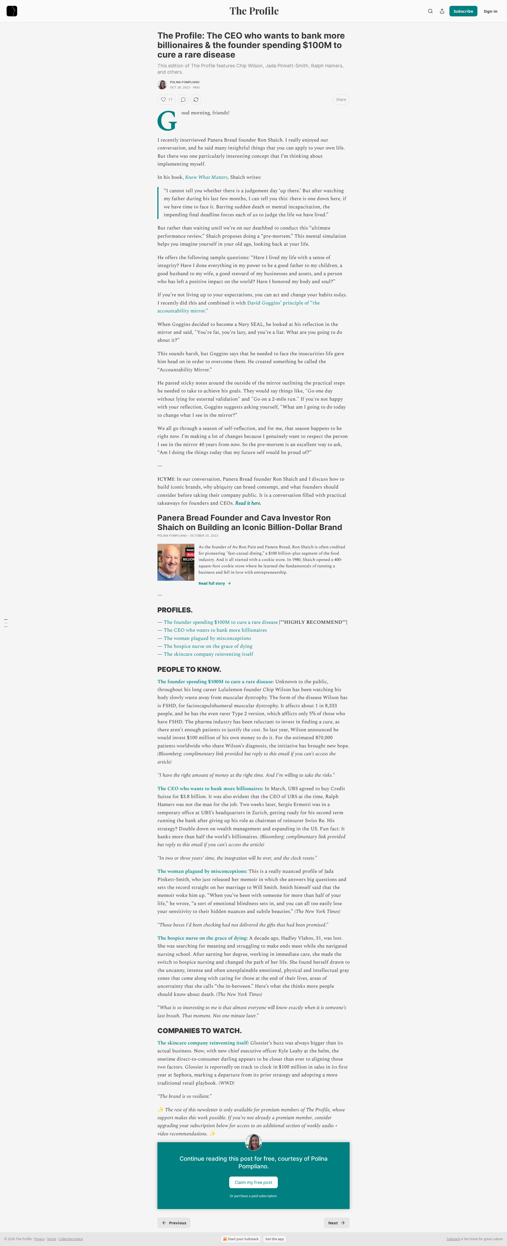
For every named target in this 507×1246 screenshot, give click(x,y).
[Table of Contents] (6, 623)
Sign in (490, 11)
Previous (177, 1222)
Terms (51, 1239)
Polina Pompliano (184, 82)
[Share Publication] (442, 11)
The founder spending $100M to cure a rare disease (221, 622)
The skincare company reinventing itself (208, 654)
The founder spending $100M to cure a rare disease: (215, 682)
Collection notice (71, 1239)
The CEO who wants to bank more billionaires (215, 630)
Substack (453, 1239)
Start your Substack (243, 1239)
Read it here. (248, 503)
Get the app (274, 1239)
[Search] (430, 11)
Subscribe (463, 11)
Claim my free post (253, 1182)
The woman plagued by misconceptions (207, 638)
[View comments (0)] (183, 99)
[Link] (150, 610)
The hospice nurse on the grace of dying (208, 646)
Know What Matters (206, 177)
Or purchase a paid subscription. (253, 1196)
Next (333, 1222)
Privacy (39, 1239)
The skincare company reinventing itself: (203, 1043)
